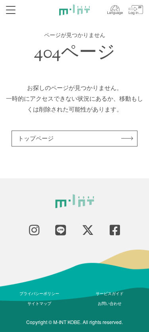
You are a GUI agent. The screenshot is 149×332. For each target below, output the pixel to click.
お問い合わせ (110, 303)
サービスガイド (110, 293)
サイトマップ (39, 303)
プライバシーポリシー (39, 293)
